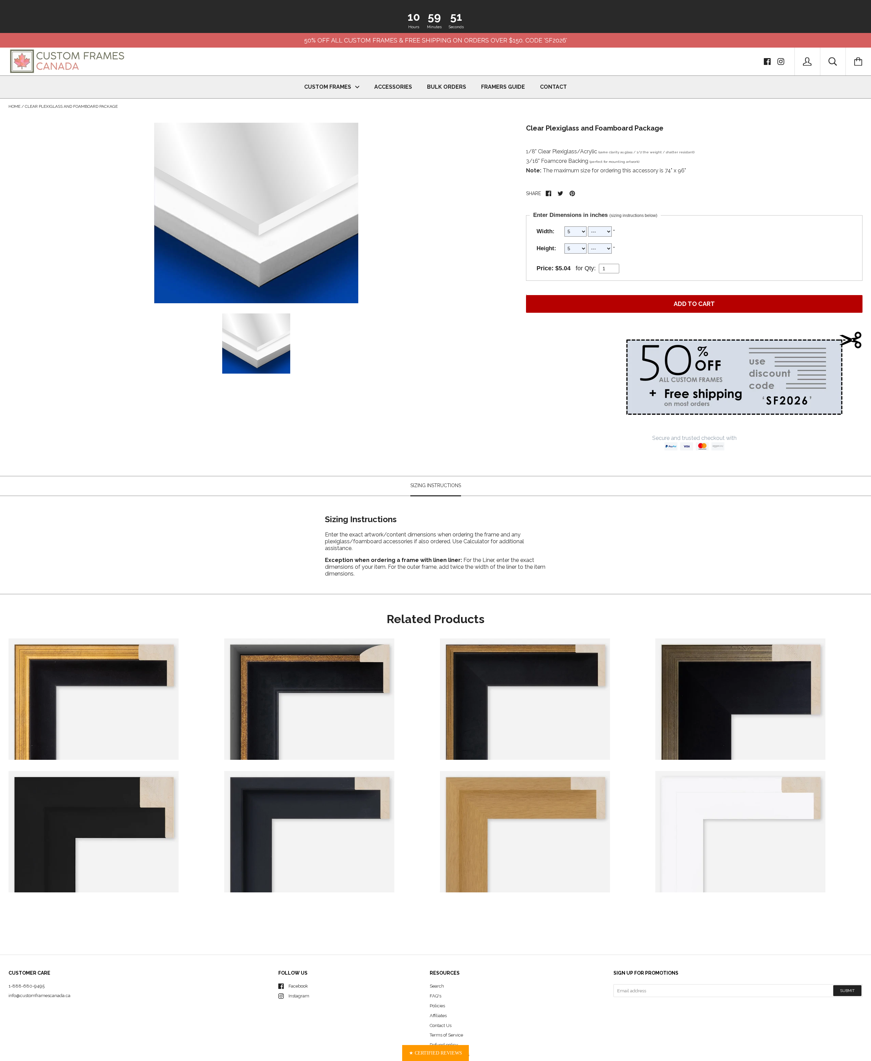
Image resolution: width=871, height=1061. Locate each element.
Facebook (298, 986)
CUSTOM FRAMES (328, 87)
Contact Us (440, 1025)
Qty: (590, 268)
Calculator (477, 541)
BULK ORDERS (446, 87)
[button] (435, 1053)
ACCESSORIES (393, 87)
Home (14, 106)
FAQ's (435, 995)
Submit (847, 991)
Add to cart (694, 303)
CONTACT (553, 87)
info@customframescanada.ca (39, 995)
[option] (256, 213)
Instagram (299, 995)
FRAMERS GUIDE (503, 87)
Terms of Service (446, 1035)
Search (437, 986)
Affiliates (438, 1015)
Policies (437, 1005)
